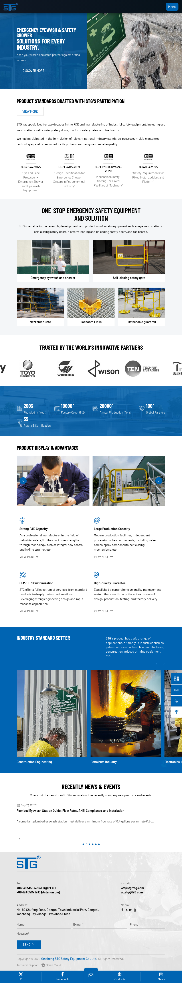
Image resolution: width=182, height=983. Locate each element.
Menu (172, 6)
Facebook (62, 979)
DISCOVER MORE (33, 71)
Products (119, 979)
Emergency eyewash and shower (53, 278)
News (161, 979)
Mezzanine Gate (40, 322)
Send (26, 944)
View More (27, 557)
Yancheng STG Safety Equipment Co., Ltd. (69, 959)
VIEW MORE (30, 111)
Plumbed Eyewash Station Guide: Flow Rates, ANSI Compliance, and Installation (70, 810)
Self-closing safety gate (129, 278)
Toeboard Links (91, 322)
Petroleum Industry (104, 762)
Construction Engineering (34, 762)
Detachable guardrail (142, 322)
